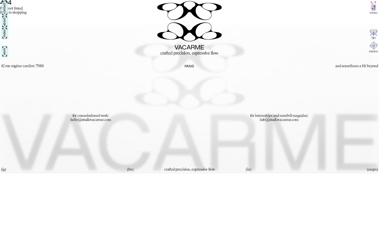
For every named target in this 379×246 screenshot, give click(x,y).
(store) (373, 12)
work (4, 51)
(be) (130, 170)
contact (4, 8)
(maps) (372, 170)
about (4, 21)
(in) (248, 170)
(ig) (374, 37)
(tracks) (373, 51)
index (4, 33)
